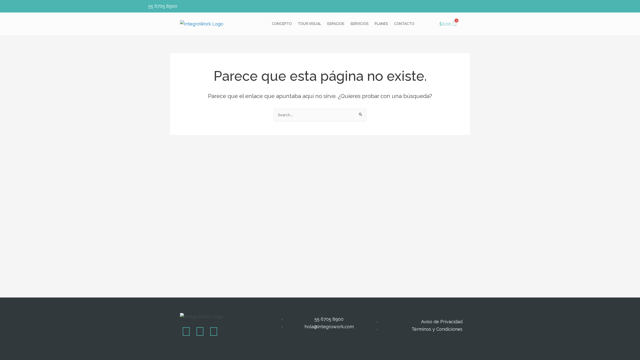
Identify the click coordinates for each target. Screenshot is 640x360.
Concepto (282, 24)
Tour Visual (309, 24)
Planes (381, 24)
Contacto (404, 24)
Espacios (335, 24)
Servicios (359, 24)
